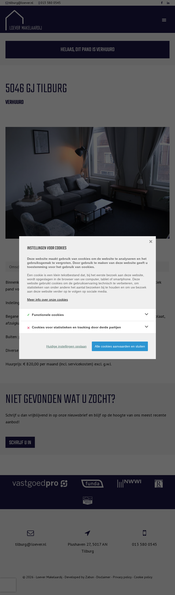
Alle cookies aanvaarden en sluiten (120, 346)
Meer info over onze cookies (47, 299)
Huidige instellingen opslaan (66, 346)
